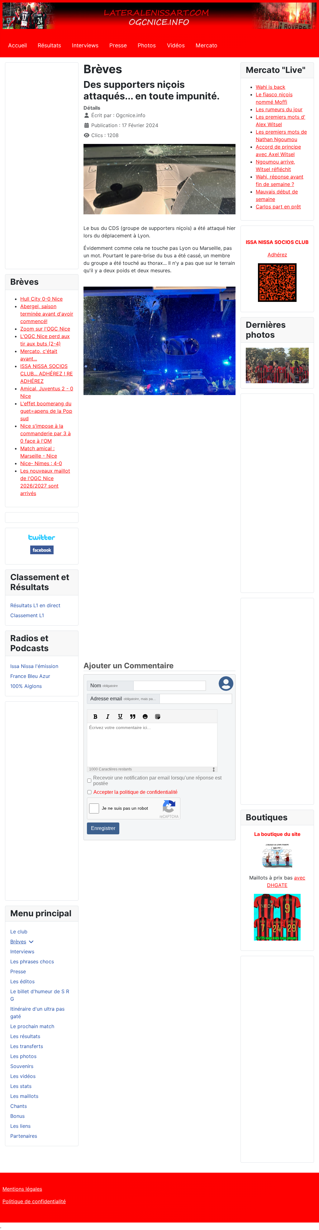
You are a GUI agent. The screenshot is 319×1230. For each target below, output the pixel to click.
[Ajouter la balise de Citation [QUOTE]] (132, 716)
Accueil (17, 45)
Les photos (23, 1056)
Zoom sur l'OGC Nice (45, 329)
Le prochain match (32, 1026)
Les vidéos (23, 1076)
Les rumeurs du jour (279, 109)
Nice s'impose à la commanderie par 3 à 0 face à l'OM (45, 433)
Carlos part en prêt (278, 206)
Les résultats (25, 1036)
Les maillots (24, 1096)
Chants (18, 1106)
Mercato (206, 45)
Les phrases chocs (32, 961)
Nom (104, 685)
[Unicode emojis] (157, 716)
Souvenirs (21, 1066)
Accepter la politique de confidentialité (135, 792)
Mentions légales (22, 1189)
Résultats (49, 45)
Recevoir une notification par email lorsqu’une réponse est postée (157, 780)
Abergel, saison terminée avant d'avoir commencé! (46, 313)
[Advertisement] (41, 168)
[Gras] (95, 716)
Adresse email (125, 698)
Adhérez (277, 254)
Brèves (18, 941)
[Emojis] (145, 716)
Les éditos (22, 981)
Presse (118, 45)
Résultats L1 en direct (35, 605)
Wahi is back (270, 87)
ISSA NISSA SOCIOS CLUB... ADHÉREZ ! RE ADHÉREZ (46, 373)
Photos (147, 45)
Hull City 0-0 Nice (41, 299)
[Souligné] (120, 716)
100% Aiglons (26, 686)
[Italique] (108, 716)
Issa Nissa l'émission (34, 666)
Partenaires (23, 1136)
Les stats (20, 1086)
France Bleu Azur (30, 676)
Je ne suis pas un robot (125, 808)
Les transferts (26, 1046)
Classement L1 (27, 615)
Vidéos (176, 45)
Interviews (85, 45)
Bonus (17, 1116)
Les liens (20, 1126)
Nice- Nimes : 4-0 (41, 463)
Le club (18, 931)
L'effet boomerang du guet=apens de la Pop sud (46, 411)
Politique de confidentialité (34, 1201)
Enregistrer (103, 828)
